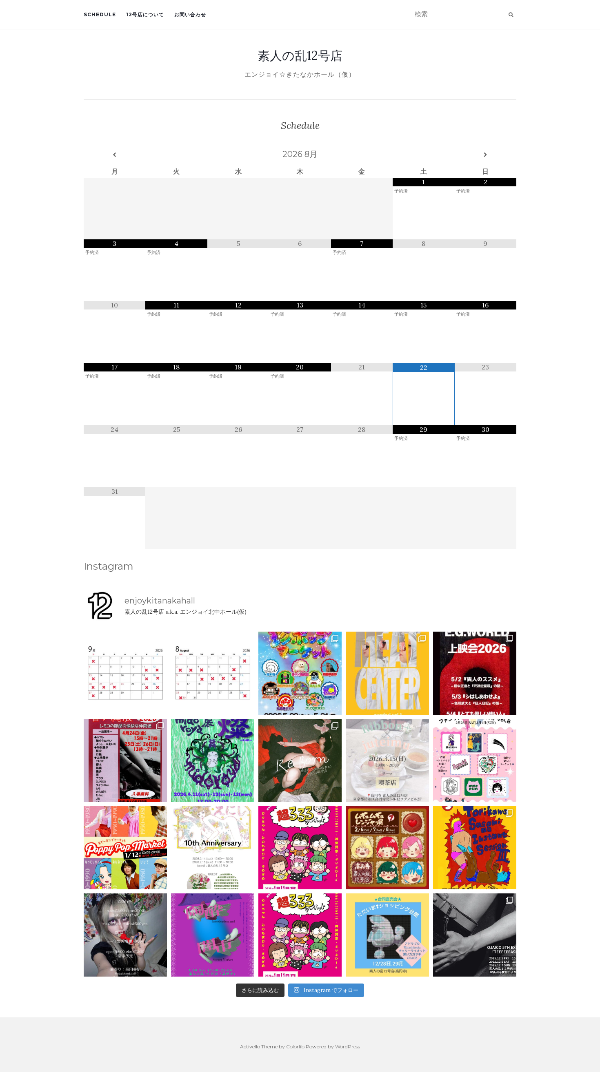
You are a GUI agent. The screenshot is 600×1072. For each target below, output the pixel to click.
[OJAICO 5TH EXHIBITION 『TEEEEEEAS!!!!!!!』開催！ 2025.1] (474, 935)
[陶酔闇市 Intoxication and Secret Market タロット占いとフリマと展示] (212, 935)
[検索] (510, 15)
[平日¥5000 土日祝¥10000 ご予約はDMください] (212, 673)
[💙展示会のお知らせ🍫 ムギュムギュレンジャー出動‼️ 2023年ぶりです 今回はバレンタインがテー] (387, 847)
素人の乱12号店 (300, 55)
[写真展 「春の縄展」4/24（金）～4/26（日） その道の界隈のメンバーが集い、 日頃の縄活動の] (125, 760)
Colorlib (295, 1046)
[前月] (114, 155)
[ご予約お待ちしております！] (125, 673)
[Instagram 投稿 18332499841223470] (387, 673)
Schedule (100, 14)
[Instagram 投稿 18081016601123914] (474, 673)
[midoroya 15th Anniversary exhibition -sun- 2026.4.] (212, 760)
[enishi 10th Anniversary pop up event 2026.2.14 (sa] (212, 847)
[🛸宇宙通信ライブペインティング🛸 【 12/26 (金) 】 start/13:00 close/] (125, 935)
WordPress (347, 1046)
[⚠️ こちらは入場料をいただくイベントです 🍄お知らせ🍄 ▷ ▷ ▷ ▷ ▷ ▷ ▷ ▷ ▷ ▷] (474, 847)
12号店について (145, 14)
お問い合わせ (190, 14)
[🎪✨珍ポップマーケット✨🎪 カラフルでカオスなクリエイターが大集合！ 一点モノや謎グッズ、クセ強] (300, 673)
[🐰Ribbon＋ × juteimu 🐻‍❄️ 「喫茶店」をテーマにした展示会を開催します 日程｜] (387, 760)
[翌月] (485, 155)
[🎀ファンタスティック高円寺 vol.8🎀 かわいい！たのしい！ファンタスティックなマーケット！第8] (474, 760)
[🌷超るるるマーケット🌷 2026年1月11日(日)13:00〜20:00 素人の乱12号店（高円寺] (300, 847)
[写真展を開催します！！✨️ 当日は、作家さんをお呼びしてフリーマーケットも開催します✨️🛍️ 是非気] (300, 760)
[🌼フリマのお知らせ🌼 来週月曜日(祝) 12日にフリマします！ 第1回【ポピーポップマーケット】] (125, 847)
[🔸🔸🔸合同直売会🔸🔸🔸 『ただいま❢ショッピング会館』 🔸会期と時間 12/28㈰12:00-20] (387, 935)
